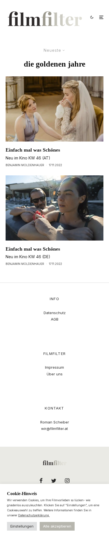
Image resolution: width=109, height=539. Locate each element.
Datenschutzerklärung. (34, 515)
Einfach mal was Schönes (33, 150)
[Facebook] (41, 481)
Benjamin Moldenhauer (25, 165)
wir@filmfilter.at (54, 428)
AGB (54, 319)
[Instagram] (67, 481)
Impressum (54, 367)
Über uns (55, 374)
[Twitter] (54, 481)
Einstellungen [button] (22, 526)
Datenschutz (55, 312)
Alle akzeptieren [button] (57, 526)
